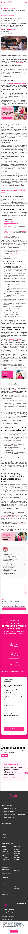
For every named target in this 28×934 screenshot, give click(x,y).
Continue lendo (8, 777)
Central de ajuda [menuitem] (6, 911)
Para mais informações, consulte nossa (13, 926)
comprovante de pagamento (18, 83)
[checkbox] (14, 693)
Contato (4, 834)
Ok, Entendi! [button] (14, 931)
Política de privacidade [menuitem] (8, 909)
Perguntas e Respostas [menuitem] (8, 916)
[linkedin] (24, 564)
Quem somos (5, 828)
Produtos (4, 896)
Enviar (14, 728)
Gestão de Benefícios (10, 808)
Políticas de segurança (7, 831)
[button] (1, 773)
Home (3, 826)
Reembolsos (17, 853)
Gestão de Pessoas (9, 811)
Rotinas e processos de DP (10, 8)
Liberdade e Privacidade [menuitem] (8, 912)
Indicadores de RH (6, 867)
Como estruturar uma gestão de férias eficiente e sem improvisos (13, 770)
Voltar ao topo (20, 903)
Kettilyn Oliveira (10, 29)
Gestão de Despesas (9, 814)
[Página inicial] (2, 8)
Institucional (5, 894)
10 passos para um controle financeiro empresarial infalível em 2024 (13, 190)
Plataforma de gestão (10, 817)
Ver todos (4, 755)
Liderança (4, 849)
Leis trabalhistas (6, 884)
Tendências (5, 851)
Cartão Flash (21, 814)
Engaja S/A (4, 837)
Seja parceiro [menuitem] (5, 914)
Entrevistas (5, 857)
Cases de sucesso (6, 898)
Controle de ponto (18, 881)
